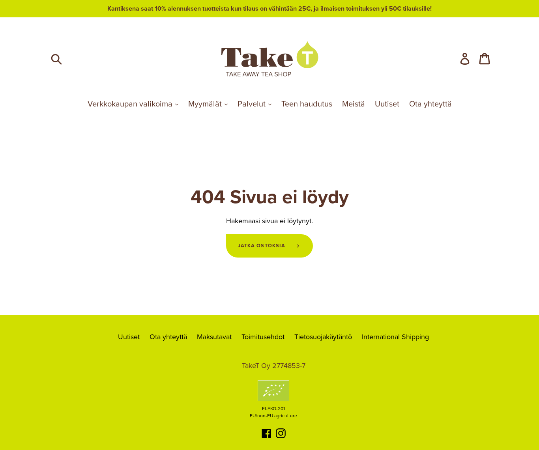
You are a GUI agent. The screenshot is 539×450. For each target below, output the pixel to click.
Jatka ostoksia (261, 246)
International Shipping (395, 336)
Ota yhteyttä (430, 104)
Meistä (353, 104)
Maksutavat (214, 336)
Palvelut (253, 104)
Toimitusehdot (262, 336)
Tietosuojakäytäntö (323, 336)
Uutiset (387, 104)
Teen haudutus (306, 104)
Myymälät (206, 104)
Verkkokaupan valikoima (131, 104)
